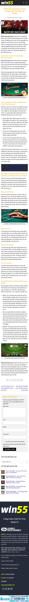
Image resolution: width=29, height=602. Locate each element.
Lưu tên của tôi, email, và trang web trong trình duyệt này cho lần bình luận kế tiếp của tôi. (14, 444)
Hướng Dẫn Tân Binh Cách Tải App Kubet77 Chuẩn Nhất (21, 388)
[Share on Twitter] (13, 380)
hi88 (5, 550)
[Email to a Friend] (16, 380)
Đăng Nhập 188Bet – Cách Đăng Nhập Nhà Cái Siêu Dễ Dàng (16, 492)
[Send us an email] (11, 589)
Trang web (6, 434)
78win (9, 552)
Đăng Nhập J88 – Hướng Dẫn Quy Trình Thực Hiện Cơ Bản (15, 482)
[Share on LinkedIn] (21, 380)
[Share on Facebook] (10, 380)
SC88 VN (4, 552)
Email (5, 427)
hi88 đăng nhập (20, 548)
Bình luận (6, 406)
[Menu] (26, 2)
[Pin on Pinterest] (18, 380)
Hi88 (2, 550)
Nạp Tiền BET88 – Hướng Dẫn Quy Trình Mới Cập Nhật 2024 (16, 487)
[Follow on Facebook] (3, 589)
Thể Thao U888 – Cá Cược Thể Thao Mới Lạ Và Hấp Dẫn (16, 471)
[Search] (23, 2)
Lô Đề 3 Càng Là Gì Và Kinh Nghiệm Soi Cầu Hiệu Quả (7, 388)
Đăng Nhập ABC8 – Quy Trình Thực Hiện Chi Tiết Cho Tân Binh (16, 477)
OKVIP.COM (11, 548)
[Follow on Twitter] (9, 589)
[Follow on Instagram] (6, 589)
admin (20, 17)
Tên (4, 419)
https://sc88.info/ (12, 550)
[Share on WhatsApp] (7, 380)
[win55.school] (7, 2)
